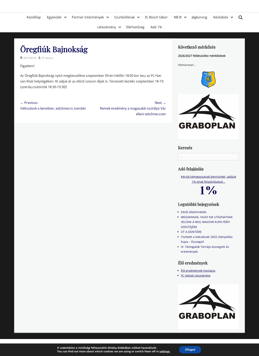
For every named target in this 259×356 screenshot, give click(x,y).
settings (164, 351)
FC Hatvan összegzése (195, 275)
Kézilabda (220, 17)
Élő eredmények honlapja (198, 271)
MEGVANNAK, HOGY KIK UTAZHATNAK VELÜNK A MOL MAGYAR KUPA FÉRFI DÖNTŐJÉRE (207, 222)
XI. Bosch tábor (156, 17)
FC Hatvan (47, 58)
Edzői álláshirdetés (194, 212)
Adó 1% (156, 27)
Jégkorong (199, 17)
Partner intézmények (88, 17)
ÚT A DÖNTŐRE (191, 232)
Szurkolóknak (124, 17)
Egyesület (54, 17)
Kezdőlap (34, 17)
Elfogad (190, 350)
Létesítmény (106, 27)
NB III (178, 17)
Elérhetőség (135, 27)
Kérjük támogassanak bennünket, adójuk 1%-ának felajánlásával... (208, 179)
